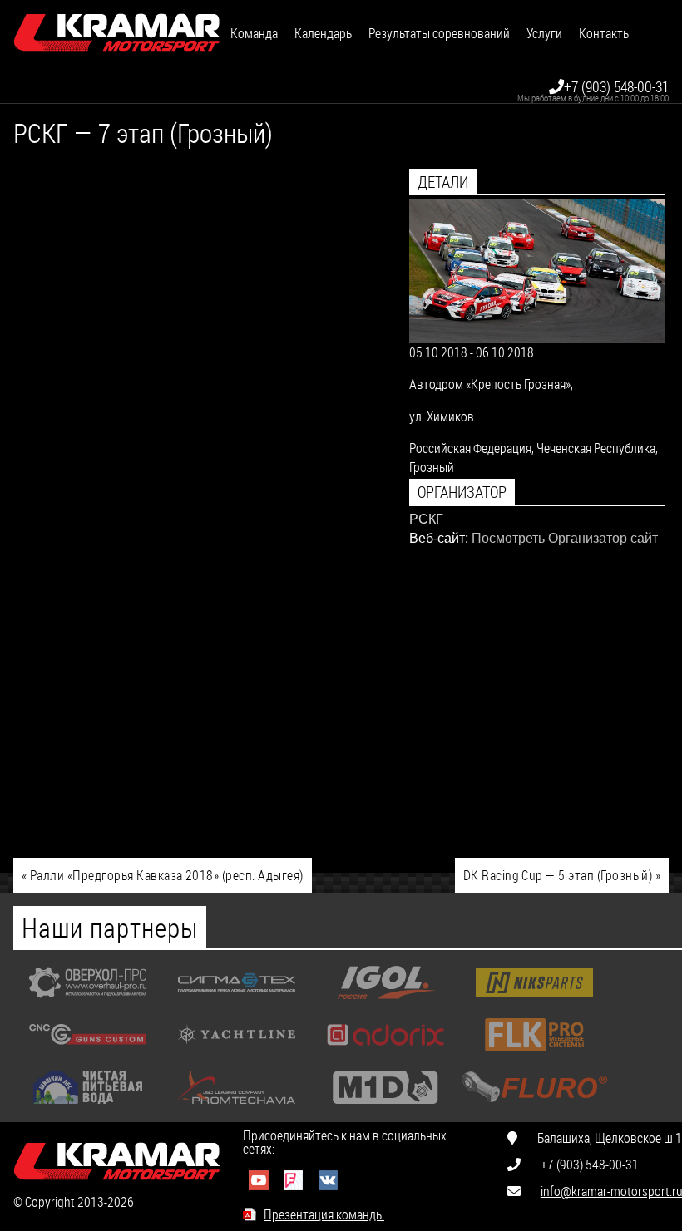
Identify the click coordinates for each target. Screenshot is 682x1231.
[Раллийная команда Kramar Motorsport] (117, 33)
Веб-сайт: (438, 537)
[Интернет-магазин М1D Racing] (385, 1108)
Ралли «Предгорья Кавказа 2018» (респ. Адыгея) (163, 875)
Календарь (323, 33)
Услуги (544, 33)
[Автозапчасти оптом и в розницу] (534, 1003)
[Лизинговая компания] (236, 1108)
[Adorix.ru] (385, 1055)
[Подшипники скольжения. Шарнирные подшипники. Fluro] (534, 1108)
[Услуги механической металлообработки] (87, 1003)
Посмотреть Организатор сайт (565, 537)
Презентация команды (324, 1214)
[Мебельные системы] (534, 1055)
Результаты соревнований (439, 33)
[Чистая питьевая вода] (87, 1108)
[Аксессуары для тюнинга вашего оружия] (87, 1055)
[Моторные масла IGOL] (385, 1003)
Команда (254, 33)
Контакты (605, 33)
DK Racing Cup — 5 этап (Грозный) (561, 875)
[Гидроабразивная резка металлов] (236, 1003)
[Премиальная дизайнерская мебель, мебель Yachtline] (236, 1055)
